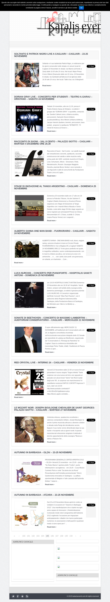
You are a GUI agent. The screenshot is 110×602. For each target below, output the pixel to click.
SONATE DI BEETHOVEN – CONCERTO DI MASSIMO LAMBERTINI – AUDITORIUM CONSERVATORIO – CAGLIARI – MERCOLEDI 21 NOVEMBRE (54, 319)
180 (23, 536)
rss (27, 596)
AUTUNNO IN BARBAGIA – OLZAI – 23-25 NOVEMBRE (43, 452)
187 (56, 536)
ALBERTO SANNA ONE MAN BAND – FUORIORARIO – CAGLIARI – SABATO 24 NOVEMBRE (55, 232)
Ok (81, 8)
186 (52, 536)
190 (71, 536)
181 (28, 536)
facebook (18, 596)
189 (66, 536)
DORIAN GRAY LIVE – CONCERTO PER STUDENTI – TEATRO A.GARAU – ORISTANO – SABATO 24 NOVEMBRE (53, 98)
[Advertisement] (33, 562)
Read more (47, 86)
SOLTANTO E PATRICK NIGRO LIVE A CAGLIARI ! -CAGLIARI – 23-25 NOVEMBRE (51, 55)
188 (61, 536)
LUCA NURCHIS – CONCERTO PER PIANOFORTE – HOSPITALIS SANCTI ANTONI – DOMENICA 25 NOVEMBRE (53, 274)
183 (37, 536)
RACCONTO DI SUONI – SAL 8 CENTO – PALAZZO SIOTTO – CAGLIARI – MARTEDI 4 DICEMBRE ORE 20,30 (53, 142)
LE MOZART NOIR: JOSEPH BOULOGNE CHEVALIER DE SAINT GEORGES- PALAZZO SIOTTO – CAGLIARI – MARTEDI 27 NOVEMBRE (54, 408)
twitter (13, 596)
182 (33, 536)
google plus (22, 596)
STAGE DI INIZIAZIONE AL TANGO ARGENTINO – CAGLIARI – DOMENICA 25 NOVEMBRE (55, 187)
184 (42, 536)
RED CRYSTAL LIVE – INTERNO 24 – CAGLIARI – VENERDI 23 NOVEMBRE (54, 362)
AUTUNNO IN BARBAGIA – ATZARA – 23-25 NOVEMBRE (44, 495)
